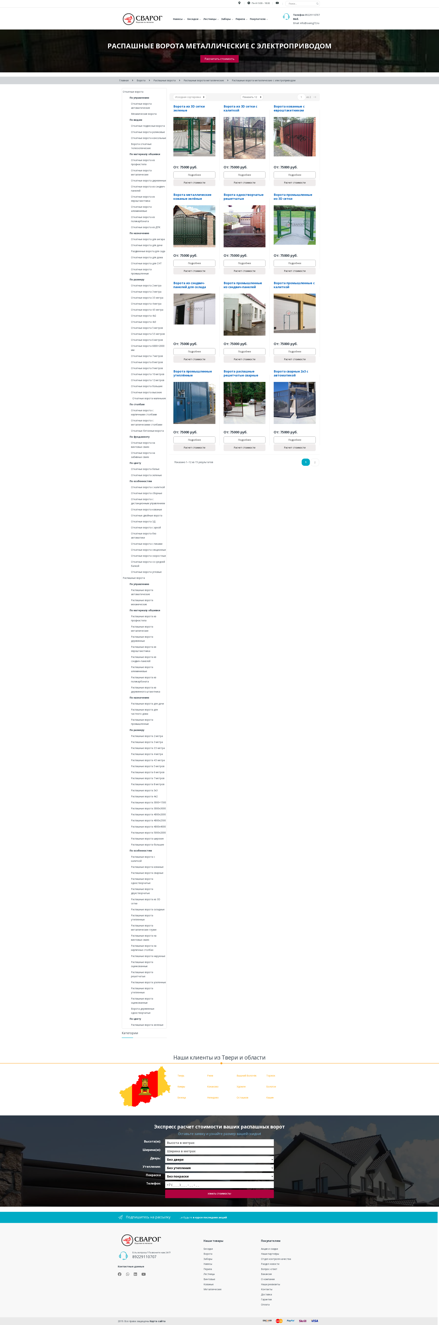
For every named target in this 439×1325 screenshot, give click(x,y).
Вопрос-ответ (269, 1269)
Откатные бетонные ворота (147, 430)
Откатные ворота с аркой (146, 527)
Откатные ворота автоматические (141, 105)
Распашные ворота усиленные (148, 982)
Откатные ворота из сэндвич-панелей (148, 188)
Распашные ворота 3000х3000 (148, 808)
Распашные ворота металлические (204, 80)
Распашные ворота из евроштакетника (143, 649)
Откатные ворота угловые (146, 571)
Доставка (266, 1294)
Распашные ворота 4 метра (147, 754)
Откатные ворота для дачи (146, 245)
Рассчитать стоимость (219, 59)
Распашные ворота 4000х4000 (148, 826)
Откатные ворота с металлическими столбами (146, 422)
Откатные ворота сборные (146, 493)
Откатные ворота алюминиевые (141, 208)
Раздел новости (270, 1263)
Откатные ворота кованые (146, 509)
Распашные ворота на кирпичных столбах (143, 947)
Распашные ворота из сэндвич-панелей (143, 659)
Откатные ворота (133, 91)
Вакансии (266, 1274)
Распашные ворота (164, 80)
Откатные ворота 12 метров (147, 380)
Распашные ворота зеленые (147, 1024)
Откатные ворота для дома (147, 257)
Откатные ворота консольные (148, 138)
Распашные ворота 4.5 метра (148, 760)
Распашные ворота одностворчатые (142, 881)
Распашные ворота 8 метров (147, 784)
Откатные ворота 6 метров (147, 339)
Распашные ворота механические (142, 602)
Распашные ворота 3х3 (144, 790)
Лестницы (209, 1274)
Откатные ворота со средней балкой (148, 563)
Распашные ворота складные (148, 909)
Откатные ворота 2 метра (146, 285)
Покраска (153, 1175)
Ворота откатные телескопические (141, 146)
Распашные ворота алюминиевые (142, 669)
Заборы (208, 1259)
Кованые (209, 1284)
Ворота (141, 80)
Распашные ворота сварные (147, 872)
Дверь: (155, 1158)
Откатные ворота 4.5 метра (147, 309)
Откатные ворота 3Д (143, 521)
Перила (208, 1269)
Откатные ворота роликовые (148, 132)
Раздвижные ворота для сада (148, 251)
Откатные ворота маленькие (149, 398)
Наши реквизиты (270, 1284)
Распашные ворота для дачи (147, 703)
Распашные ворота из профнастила (143, 618)
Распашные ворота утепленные (142, 917)
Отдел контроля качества (276, 1259)
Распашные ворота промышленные (142, 721)
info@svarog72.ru (309, 23)
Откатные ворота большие (147, 386)
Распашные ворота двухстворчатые (142, 891)
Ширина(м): (152, 1150)
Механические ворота (144, 113)
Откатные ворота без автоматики (143, 535)
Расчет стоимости (194, 182)
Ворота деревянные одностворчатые (142, 1010)
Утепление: (152, 1167)
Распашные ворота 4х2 (144, 796)
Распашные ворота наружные (148, 956)
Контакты (266, 1289)
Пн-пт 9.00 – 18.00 (260, 3)
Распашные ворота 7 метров (147, 778)
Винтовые (209, 1279)
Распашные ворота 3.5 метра (148, 748)
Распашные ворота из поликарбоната (143, 679)
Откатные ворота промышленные (141, 271)
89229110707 (312, 14)
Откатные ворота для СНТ (146, 263)
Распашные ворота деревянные (142, 638)
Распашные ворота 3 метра (147, 742)
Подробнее (194, 174)
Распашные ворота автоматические (142, 592)
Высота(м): (152, 1141)
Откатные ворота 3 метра (146, 291)
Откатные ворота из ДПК (145, 227)
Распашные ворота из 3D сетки (145, 901)
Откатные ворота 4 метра (146, 303)
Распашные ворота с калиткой (143, 858)
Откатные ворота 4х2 (143, 315)
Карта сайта (157, 1321)
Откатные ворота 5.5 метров (148, 333)
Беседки (208, 1248)
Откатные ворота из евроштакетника (143, 198)
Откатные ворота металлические (141, 172)
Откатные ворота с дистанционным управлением (148, 501)
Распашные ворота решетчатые (142, 974)
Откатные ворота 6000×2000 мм (147, 348)
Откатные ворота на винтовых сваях (143, 444)
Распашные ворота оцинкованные (142, 964)
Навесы (208, 1263)
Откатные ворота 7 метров (147, 356)
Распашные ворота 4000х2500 (148, 820)
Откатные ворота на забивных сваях (143, 455)
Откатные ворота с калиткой (148, 487)
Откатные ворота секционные (148, 549)
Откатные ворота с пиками (146, 543)
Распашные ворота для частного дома (144, 711)
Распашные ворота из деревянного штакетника (145, 689)
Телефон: (153, 1183)
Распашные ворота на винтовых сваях (143, 937)
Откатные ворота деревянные (148, 180)
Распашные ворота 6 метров (147, 772)
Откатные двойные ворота (146, 515)
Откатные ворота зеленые (146, 475)
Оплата (265, 1304)
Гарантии (266, 1299)
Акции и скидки (269, 1248)
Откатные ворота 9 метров (147, 368)
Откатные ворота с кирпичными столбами (144, 412)
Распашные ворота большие (147, 844)
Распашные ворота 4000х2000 (148, 814)
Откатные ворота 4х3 (143, 321)
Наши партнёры (270, 1253)
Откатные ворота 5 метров (147, 327)
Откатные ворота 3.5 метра (147, 297)
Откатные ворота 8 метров (147, 362)
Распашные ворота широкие (147, 838)
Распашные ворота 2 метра (147, 736)
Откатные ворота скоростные (148, 555)
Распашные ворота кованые (147, 866)
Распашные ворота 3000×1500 (148, 802)
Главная (124, 80)
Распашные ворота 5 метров (147, 766)
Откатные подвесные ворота (148, 125)
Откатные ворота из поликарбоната (143, 219)
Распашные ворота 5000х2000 (148, 832)
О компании (268, 1279)
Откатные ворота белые (145, 469)
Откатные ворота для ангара (148, 239)
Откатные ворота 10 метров (147, 374)
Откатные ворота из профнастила (143, 162)
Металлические (213, 1289)
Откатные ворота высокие (146, 392)
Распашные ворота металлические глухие (144, 927)
